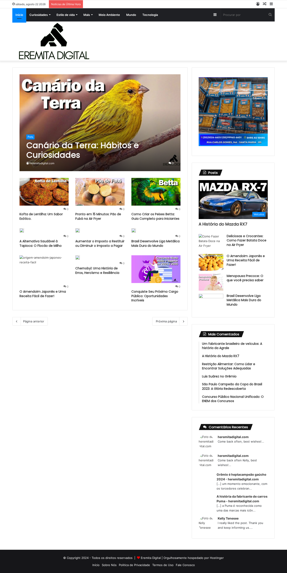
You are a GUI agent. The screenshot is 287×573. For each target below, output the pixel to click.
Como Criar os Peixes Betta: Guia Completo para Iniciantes (155, 216)
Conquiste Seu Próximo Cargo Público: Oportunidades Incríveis (154, 295)
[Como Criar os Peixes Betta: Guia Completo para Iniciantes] (156, 192)
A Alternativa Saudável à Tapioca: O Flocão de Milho (41, 243)
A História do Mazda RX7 (223, 224)
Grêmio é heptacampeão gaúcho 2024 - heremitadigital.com (241, 477)
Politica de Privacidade (134, 565)
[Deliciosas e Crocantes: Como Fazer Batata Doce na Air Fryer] (211, 242)
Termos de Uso (163, 565)
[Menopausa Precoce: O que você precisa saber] (211, 282)
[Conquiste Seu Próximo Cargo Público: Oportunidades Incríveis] (156, 269)
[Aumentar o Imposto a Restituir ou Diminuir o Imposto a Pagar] (77, 230)
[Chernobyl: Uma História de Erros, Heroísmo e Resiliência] (77, 257)
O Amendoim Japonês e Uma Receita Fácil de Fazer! (43, 293)
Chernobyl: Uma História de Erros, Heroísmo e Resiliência (97, 270)
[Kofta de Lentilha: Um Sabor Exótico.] (44, 192)
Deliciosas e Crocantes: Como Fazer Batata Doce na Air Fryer (246, 240)
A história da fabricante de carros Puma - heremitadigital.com (242, 498)
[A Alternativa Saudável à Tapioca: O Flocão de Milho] (22, 230)
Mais (86, 15)
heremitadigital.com (42, 163)
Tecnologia (150, 15)
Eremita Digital (151, 558)
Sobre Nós (109, 565)
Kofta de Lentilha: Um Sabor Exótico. (41, 216)
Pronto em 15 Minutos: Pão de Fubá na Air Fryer (98, 216)
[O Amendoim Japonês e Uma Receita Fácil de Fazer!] (44, 269)
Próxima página (166, 321)
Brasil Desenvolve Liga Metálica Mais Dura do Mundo (155, 243)
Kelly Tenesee (228, 518)
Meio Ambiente (109, 15)
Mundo (131, 15)
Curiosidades (38, 15)
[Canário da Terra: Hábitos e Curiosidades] (100, 122)
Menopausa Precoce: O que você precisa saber (245, 278)
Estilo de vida (66, 15)
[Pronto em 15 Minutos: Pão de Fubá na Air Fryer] (100, 192)
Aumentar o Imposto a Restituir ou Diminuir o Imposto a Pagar (99, 243)
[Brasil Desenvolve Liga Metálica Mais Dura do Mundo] (133, 230)
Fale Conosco (185, 565)
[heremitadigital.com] (53, 41)
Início (19, 15)
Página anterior (33, 321)
